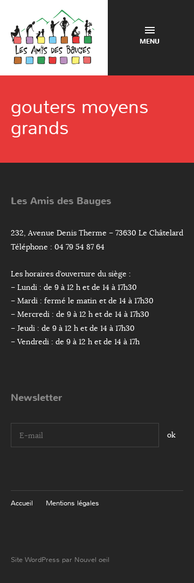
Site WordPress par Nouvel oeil (60, 559)
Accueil (22, 503)
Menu (150, 41)
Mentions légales (72, 503)
